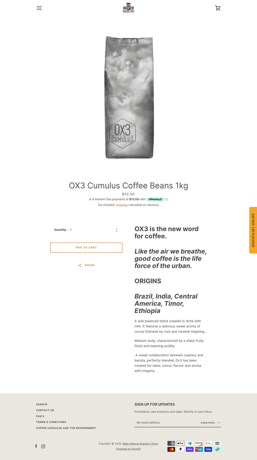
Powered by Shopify (128, 448)
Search (41, 404)
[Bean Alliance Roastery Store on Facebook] (36, 446)
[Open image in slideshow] (128, 97)
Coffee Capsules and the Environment (66, 428)
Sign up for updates (155, 404)
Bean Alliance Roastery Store (140, 443)
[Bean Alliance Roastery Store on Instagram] (43, 446)
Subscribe (208, 422)
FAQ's (40, 416)
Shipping (122, 204)
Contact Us (45, 410)
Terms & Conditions (51, 421)
